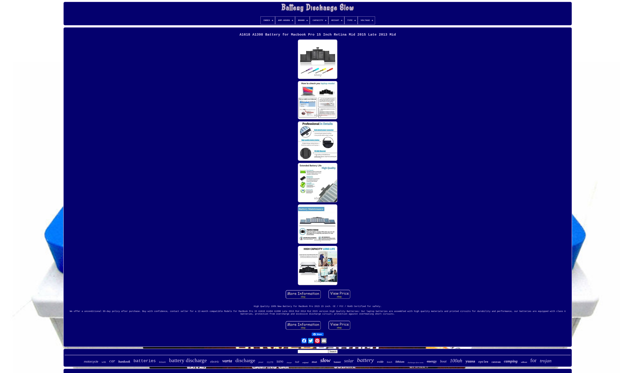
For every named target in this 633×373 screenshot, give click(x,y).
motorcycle (91, 361)
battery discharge (188, 360)
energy (432, 361)
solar (349, 360)
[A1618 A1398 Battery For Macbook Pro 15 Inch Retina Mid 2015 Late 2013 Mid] (317, 59)
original (305, 362)
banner (337, 362)
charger (289, 362)
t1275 (270, 362)
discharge (245, 360)
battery (365, 360)
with (104, 362)
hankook (124, 361)
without (524, 362)
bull (297, 361)
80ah (314, 362)
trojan (546, 360)
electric (214, 361)
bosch (389, 362)
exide (380, 361)
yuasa (470, 361)
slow (325, 360)
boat (443, 361)
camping (511, 361)
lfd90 (280, 361)
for (533, 360)
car (112, 361)
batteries (145, 361)
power (260, 362)
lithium (399, 361)
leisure (162, 362)
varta (227, 360)
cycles (483, 361)
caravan (496, 361)
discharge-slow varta (415, 362)
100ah (456, 360)
